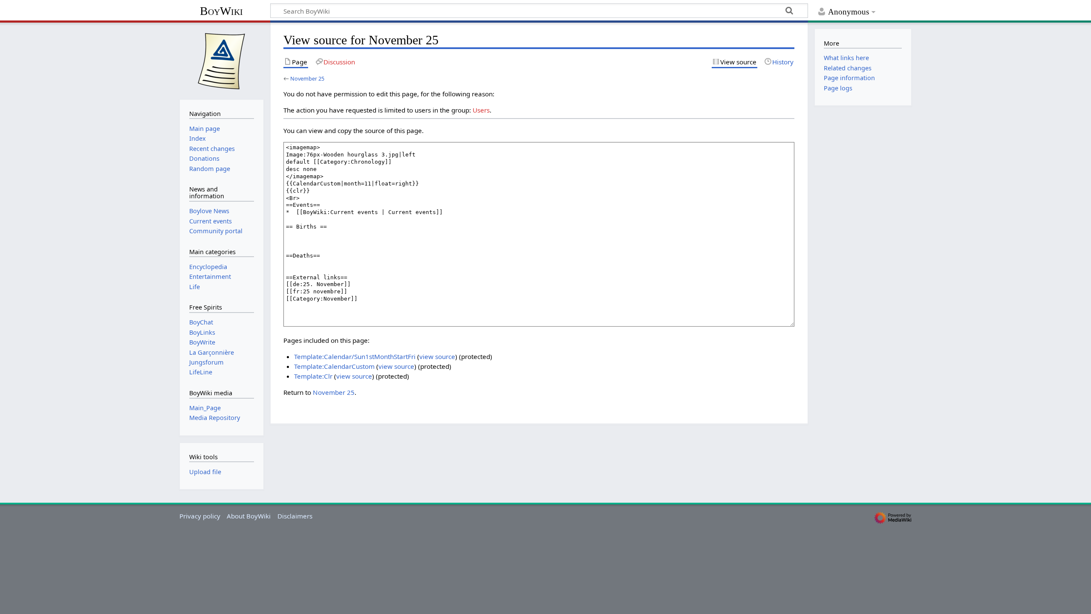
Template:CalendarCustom (334, 366)
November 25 (307, 78)
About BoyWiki (249, 516)
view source (437, 356)
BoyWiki (221, 10)
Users (481, 110)
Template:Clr (313, 376)
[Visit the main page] (221, 60)
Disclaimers (294, 516)
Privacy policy (199, 516)
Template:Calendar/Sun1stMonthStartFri (355, 356)
